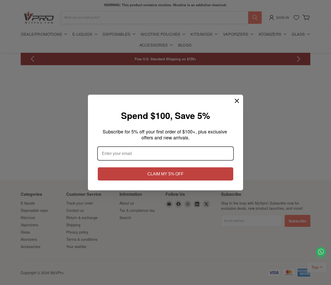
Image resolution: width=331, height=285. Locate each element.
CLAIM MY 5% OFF (165, 174)
